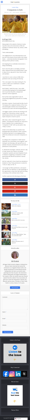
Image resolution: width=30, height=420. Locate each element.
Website (4, 325)
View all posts (15, 287)
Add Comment (16, 12)
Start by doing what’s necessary (18, 220)
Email (4, 318)
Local (19, 204)
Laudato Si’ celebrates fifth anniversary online (17, 213)
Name (4, 312)
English (19, 418)
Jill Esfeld (24, 12)
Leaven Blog (15, 7)
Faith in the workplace (16, 206)
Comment (4, 297)
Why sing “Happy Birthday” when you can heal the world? (19, 235)
